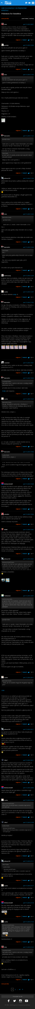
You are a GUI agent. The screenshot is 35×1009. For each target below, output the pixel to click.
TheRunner (7, 596)
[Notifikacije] (26, 3)
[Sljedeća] (22, 989)
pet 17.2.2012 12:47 (28, 292)
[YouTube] (26, 1001)
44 (19, 989)
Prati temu (25, 18)
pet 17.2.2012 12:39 (28, 275)
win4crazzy (7, 275)
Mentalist (7, 136)
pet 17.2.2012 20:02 (28, 559)
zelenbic (6, 514)
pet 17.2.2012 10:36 (28, 45)
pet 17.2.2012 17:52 (28, 302)
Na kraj (31, 18)
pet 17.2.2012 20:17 (28, 729)
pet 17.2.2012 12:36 (28, 247)
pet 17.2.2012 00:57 (28, 24)
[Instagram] (20, 1001)
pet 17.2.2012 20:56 (28, 787)
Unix (5, 24)
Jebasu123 (7, 178)
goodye (6, 45)
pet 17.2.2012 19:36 (28, 452)
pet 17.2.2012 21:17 (28, 885)
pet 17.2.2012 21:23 (28, 947)
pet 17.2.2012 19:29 (28, 399)
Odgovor (18, 40)
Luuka (6, 292)
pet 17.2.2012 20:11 (28, 677)
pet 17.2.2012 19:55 (28, 529)
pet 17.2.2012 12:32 (28, 214)
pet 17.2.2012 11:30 (28, 178)
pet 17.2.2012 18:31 (28, 363)
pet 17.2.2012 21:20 (28, 922)
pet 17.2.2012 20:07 (28, 596)
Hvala (25, 40)
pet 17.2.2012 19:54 (28, 514)
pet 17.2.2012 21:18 (28, 903)
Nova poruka (5, 18)
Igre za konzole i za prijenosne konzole (14, 9)
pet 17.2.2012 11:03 (28, 74)
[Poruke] (29, 3)
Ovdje (4, 391)
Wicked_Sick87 (8, 484)
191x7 (5, 760)
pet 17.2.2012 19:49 (28, 484)
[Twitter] (14, 1001)
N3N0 (5, 529)
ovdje (14, 294)
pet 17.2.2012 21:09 (28, 822)
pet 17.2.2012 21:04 (28, 800)
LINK (2, 690)
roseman (7, 363)
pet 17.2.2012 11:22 (28, 136)
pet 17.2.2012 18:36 (28, 378)
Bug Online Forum (8, 2)
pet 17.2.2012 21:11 (28, 861)
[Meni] (33, 3)
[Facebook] (8, 1001)
